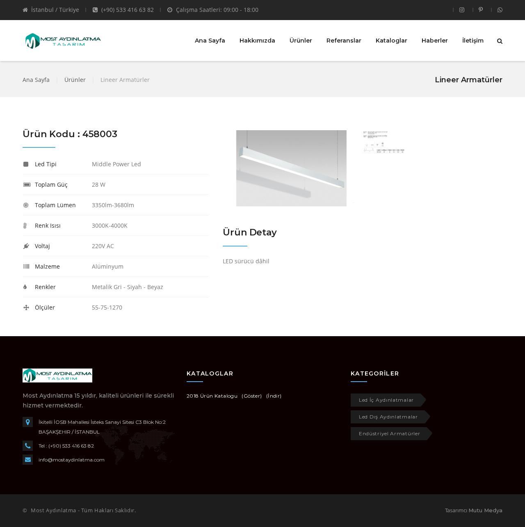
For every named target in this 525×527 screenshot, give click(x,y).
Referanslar (343, 40)
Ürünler (301, 40)
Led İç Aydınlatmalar (386, 400)
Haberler (435, 40)
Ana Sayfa (210, 40)
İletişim (473, 40)
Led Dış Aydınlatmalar (388, 417)
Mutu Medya (485, 510)
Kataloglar (391, 40)
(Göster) (252, 396)
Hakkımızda (257, 40)
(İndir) (274, 396)
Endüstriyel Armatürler (389, 433)
